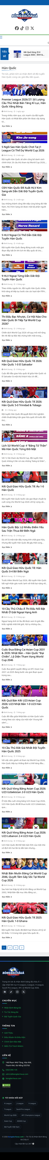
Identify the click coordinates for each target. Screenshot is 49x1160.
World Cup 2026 (10, 1115)
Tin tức (6, 93)
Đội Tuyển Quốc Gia (12, 1016)
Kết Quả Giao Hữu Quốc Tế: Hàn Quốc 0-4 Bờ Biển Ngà (21, 569)
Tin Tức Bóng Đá (11, 1012)
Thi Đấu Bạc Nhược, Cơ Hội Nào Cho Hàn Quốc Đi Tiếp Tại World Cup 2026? (24, 320)
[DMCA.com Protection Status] (6, 1086)
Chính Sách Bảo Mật (12, 1041)
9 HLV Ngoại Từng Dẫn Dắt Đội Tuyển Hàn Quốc (21, 277)
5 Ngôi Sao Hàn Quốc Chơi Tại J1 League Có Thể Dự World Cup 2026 (23, 148)
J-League (20, 1103)
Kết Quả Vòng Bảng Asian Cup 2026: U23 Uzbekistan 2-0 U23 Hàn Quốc (24, 790)
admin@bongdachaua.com (17, 1074)
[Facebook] (4, 991)
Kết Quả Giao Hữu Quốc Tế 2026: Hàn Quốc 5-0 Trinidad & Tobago (22, 403)
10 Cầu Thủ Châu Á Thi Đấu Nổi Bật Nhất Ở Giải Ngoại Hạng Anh (23, 610)
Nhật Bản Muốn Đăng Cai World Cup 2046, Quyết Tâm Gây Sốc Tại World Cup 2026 (24, 877)
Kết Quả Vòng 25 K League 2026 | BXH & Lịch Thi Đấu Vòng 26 (33, 53)
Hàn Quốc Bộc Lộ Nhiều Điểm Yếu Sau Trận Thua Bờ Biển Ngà (23, 528)
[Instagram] (17, 991)
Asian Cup (8, 1121)
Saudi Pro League (23, 1109)
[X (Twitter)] (23, 991)
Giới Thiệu (8, 1032)
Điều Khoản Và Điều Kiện (14, 1037)
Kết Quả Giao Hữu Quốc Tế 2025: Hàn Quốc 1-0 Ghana (22, 919)
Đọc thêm (6, 126)
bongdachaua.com (13, 1078)
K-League (7, 1103)
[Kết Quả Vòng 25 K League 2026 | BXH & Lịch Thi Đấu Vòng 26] (17, 54)
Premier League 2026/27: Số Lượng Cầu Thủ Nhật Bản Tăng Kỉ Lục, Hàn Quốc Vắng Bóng (24, 103)
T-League (7, 1109)
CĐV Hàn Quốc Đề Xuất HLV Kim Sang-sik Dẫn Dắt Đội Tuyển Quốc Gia (22, 191)
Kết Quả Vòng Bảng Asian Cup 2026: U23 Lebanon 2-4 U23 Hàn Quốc (24, 834)
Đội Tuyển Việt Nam (11, 1127)
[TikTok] (10, 991)
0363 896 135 (11, 1070)
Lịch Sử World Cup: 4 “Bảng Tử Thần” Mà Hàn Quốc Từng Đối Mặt (24, 447)
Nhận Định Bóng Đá (12, 1007)
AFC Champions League (31, 1115)
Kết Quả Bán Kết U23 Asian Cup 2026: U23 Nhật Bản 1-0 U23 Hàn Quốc (22, 704)
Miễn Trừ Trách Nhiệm (13, 1046)
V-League (32, 1103)
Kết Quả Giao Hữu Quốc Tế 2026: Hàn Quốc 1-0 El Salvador (22, 362)
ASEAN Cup (21, 1121)
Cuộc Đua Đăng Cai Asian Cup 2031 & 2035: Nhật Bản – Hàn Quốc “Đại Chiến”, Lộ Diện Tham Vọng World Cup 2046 (23, 655)
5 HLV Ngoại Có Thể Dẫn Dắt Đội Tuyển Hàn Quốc (22, 236)
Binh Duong (8, 111)
